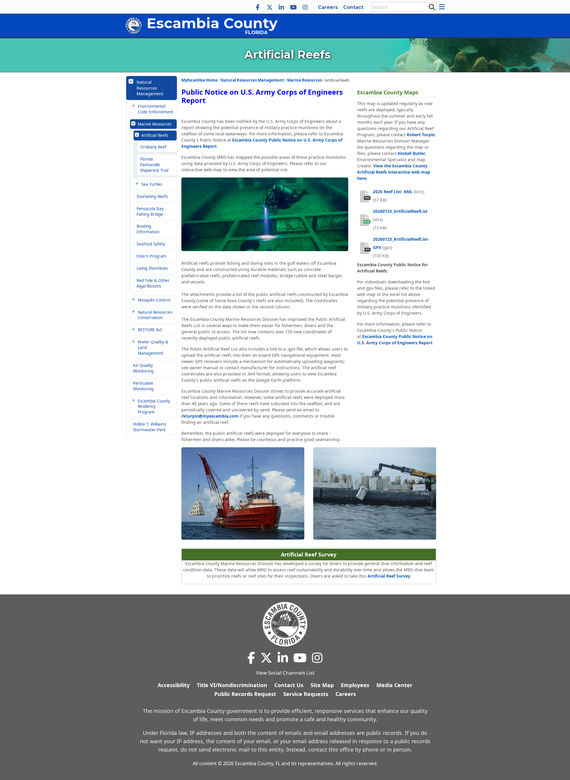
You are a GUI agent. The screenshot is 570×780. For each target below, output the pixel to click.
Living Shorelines (152, 268)
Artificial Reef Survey (389, 576)
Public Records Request (245, 693)
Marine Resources (154, 124)
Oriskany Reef (153, 147)
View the (393, 172)
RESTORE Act (150, 329)
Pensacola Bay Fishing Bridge (150, 211)
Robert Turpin (421, 134)
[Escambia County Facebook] (258, 7)
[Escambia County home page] (285, 624)
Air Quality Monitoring (143, 368)
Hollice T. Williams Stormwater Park (149, 426)
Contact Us (288, 685)
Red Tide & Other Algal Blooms (153, 283)
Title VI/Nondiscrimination (232, 685)
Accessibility (174, 685)
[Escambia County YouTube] (293, 7)
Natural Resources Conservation (155, 315)
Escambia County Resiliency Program (154, 406)
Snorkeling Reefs (152, 196)
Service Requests (305, 693)
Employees (355, 685)
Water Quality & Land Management (153, 347)
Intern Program (152, 256)
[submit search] (431, 7)
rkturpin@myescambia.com (209, 416)
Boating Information (148, 228)
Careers (328, 7)
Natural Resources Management (150, 87)
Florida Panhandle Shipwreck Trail (154, 164)
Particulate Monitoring (143, 386)
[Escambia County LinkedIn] (281, 7)
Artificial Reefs (154, 135)
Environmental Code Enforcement (155, 109)
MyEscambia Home (199, 80)
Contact (353, 7)
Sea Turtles (151, 184)
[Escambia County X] (270, 7)
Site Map (322, 685)
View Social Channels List (285, 672)
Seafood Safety (151, 244)
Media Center (394, 685)
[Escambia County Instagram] (305, 7)
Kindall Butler (411, 153)
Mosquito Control (154, 300)
